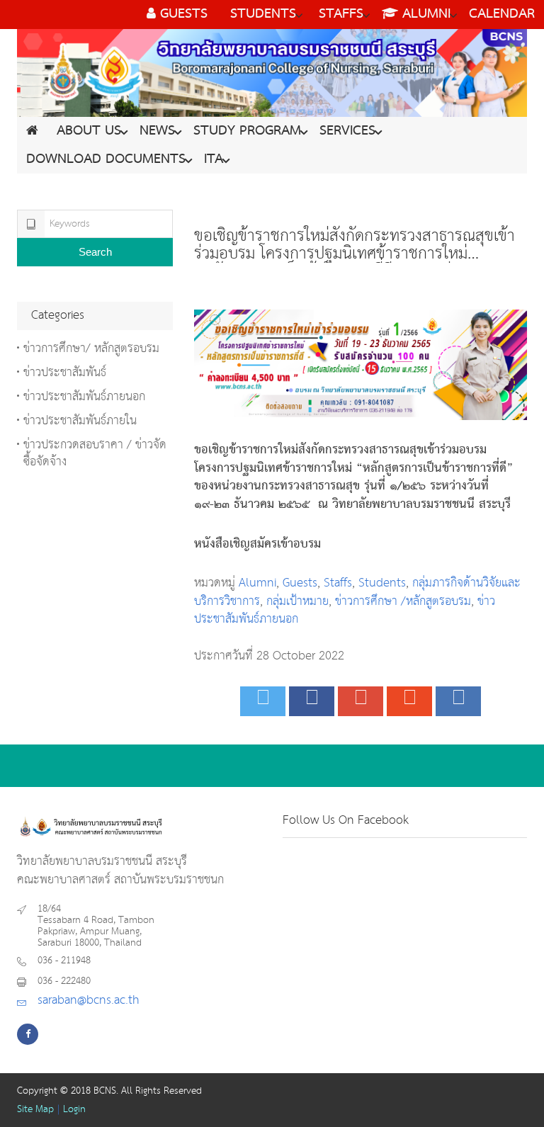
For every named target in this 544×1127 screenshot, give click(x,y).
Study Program (247, 131)
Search (95, 252)
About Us (89, 131)
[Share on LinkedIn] (458, 701)
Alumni (257, 583)
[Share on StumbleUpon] (409, 701)
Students (382, 583)
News (157, 131)
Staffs (338, 583)
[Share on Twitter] (262, 701)
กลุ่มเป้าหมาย (297, 602)
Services (347, 131)
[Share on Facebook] (311, 701)
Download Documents (106, 159)
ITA (213, 159)
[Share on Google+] (360, 701)
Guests (300, 583)
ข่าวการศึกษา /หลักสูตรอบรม (403, 602)
